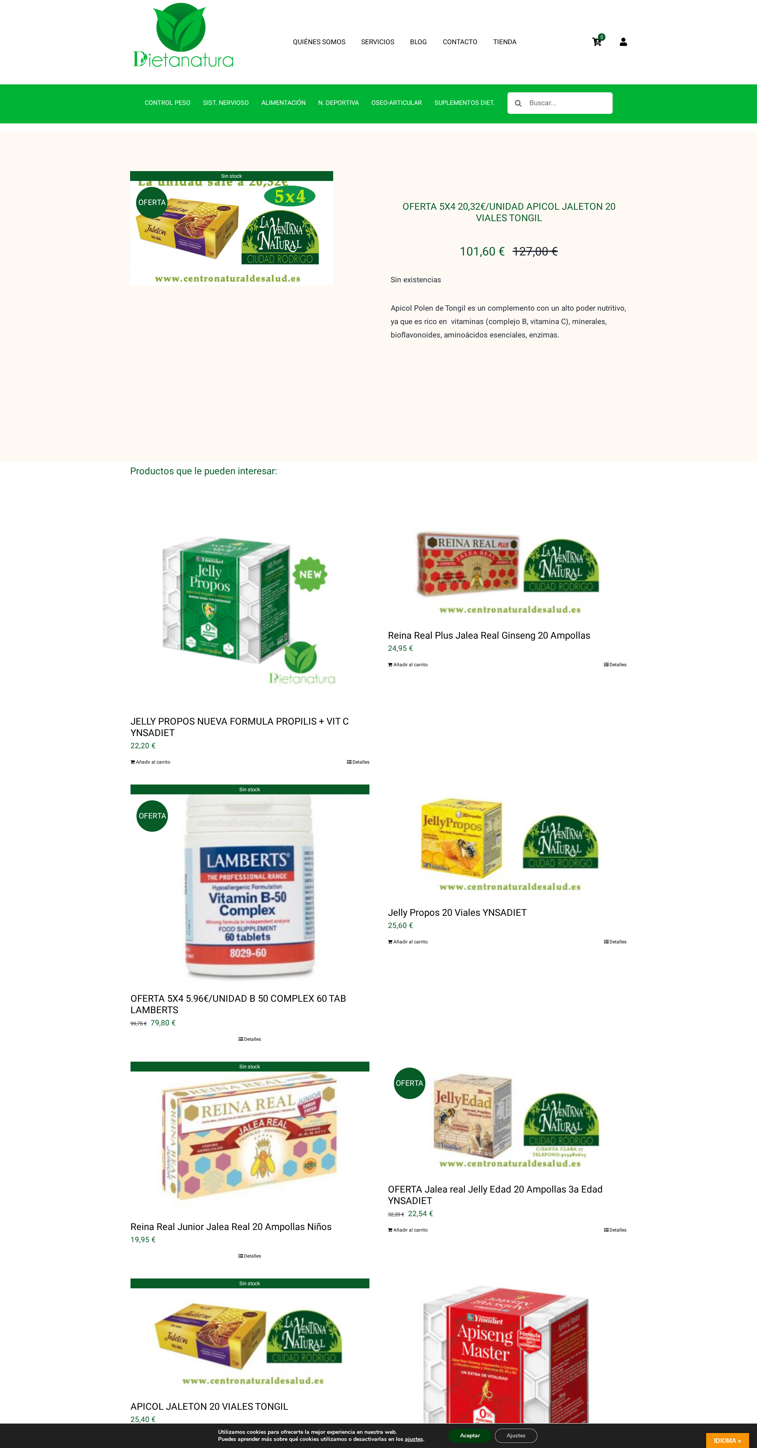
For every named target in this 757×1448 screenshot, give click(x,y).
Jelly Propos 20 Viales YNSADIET (457, 913)
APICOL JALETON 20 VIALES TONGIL (209, 1407)
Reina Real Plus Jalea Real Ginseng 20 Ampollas (489, 636)
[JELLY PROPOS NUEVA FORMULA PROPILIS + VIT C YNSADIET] (250, 605)
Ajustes (516, 1435)
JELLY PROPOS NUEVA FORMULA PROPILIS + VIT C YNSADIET (240, 727)
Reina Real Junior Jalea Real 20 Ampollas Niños (231, 1227)
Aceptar (470, 1435)
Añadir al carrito (153, 762)
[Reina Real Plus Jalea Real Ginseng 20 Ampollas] (507, 563)
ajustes (414, 1439)
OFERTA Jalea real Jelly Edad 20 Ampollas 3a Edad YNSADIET (495, 1195)
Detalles (360, 762)
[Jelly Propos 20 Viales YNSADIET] (507, 840)
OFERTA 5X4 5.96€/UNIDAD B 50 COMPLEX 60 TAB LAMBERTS (238, 1004)
